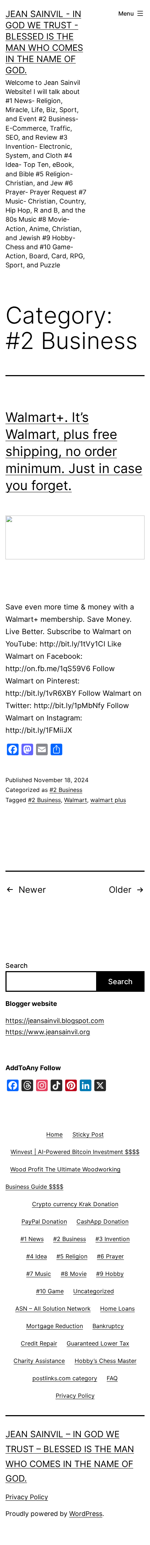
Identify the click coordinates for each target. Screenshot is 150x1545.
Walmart (75, 800)
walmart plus (108, 800)
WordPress (85, 1513)
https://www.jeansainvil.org (47, 1032)
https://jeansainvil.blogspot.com (54, 1020)
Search (16, 965)
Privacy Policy (26, 1497)
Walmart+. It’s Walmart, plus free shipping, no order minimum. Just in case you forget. (73, 451)
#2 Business (66, 789)
